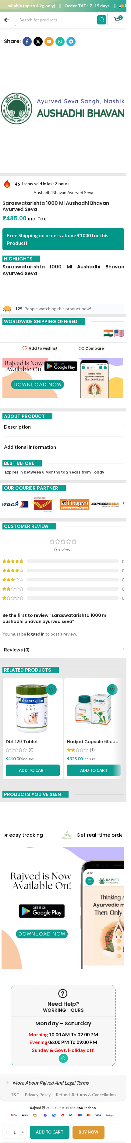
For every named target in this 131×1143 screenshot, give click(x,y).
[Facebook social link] (27, 41)
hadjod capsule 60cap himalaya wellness (93, 745)
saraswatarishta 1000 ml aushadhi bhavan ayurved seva (63, 270)
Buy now (88, 1132)
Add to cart (49, 1132)
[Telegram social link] (71, 41)
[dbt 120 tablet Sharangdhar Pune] (33, 708)
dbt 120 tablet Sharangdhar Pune (26, 745)
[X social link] (38, 41)
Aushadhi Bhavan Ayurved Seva (63, 192)
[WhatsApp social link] (60, 41)
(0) (31, 750)
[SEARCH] (101, 19)
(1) (92, 750)
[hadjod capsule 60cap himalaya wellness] (94, 708)
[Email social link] (49, 41)
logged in (35, 633)
